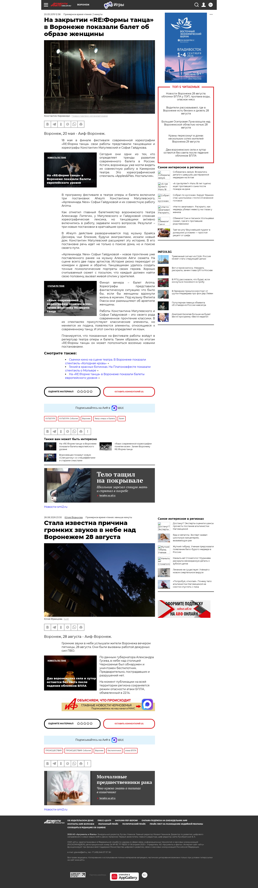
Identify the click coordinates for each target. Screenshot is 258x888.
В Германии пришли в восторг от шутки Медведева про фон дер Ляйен (192, 292)
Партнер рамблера (97, 875)
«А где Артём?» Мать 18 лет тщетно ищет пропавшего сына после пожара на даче (192, 186)
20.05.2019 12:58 (52, 14)
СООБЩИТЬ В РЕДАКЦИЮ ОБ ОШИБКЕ (86, 827)
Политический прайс (134, 824)
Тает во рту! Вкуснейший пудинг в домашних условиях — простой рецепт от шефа (191, 232)
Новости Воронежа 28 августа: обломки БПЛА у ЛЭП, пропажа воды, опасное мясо (185, 96)
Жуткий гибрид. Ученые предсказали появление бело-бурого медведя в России (193, 549)
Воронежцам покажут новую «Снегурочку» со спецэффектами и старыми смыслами (77, 458)
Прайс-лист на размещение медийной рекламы (176, 824)
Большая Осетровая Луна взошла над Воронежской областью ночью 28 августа (185, 124)
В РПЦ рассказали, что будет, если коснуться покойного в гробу (191, 280)
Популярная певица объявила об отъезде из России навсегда (189, 303)
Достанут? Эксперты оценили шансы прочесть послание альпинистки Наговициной (193, 526)
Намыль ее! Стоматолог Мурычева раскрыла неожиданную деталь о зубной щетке (192, 561)
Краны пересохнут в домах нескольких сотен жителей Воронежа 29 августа (186, 138)
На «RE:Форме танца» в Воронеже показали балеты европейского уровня (77, 446)
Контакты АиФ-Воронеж (80, 824)
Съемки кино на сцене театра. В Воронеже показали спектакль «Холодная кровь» (105, 361)
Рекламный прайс (108, 824)
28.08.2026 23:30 (53, 517)
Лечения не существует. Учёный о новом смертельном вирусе (191, 571)
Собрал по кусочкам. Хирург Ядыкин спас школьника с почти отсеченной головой (193, 198)
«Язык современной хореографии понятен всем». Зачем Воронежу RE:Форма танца (133, 446)
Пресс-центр (104, 820)
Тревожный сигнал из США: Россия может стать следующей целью (191, 257)
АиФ (66, 619)
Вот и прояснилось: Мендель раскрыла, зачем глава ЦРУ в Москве (192, 269)
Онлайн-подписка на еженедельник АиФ (164, 820)
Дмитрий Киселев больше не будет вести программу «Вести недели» (191, 315)
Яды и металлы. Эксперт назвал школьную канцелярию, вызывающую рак (190, 538)
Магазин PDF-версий (126, 820)
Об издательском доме (80, 820)
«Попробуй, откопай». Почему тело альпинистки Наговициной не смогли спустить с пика (192, 584)
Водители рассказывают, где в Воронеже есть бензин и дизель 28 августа (186, 110)
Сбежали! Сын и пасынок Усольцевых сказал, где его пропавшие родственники (193, 221)
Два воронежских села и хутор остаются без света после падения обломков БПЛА (186, 152)
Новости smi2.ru (55, 506)
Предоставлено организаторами (90, 116)
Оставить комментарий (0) (129, 392)
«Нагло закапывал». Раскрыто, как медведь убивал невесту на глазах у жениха (192, 209)
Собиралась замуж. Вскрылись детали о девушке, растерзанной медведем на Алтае (191, 175)
